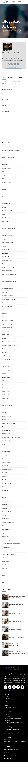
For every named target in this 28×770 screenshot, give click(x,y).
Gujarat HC (4, 313)
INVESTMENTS (5, 352)
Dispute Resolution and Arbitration (14, 722)
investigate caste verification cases (10, 345)
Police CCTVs (5, 465)
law (3, 384)
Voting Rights (5, 568)
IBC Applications (6, 331)
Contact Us (8, 700)
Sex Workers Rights (6, 511)
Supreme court (5, 536)
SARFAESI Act (5, 490)
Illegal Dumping (5, 334)
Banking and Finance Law (11, 726)
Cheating (4, 214)
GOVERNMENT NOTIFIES (8, 306)
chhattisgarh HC (6, 221)
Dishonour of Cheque (7, 260)
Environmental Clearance (8, 278)
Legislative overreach (7, 405)
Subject (4, 105)
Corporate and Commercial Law (13, 718)
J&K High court (5, 355)
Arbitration (4, 189)
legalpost (4, 402)
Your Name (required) (7, 94)
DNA (3, 263)
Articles (4, 193)
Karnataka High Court (7, 370)
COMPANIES (5, 232)
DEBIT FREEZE (5, 249)
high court (4, 317)
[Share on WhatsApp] (18, 64)
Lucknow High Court (6, 416)
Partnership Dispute (6, 451)
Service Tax (4, 508)
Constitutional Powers (7, 235)
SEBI (3, 494)
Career (7, 703)
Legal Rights (5, 398)
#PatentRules (5, 164)
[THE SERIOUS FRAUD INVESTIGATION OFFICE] (7, 46)
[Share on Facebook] (9, 64)
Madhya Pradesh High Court (8, 423)
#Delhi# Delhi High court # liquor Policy (11, 150)
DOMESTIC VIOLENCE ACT (8, 267)
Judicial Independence (7, 363)
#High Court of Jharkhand (8, 157)
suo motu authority (6, 529)
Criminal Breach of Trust (7, 242)
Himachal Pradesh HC (7, 327)
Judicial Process (5, 366)
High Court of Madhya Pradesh (9, 324)
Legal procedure (6, 391)
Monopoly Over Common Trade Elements (11, 437)
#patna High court (6, 168)
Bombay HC (5, 200)
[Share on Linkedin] (15, 64)
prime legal (4, 476)
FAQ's (7, 696)
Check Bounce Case (6, 217)
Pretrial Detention (6, 472)
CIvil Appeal (5, 224)
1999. (3, 175)
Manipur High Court (6, 430)
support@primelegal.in (10, 755)
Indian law (4, 338)
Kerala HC (4, 373)
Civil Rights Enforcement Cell (8, 228)
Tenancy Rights (5, 547)
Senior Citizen (5, 504)
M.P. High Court (5, 419)
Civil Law (8, 720)
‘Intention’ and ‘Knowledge (8, 147)
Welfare (4, 572)
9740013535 (8, 758)
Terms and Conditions (11, 707)
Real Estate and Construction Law (13, 729)
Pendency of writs (6, 455)
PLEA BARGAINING (6, 462)
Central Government (7, 210)
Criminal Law (9, 715)
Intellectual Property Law (12, 727)
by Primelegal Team (18, 55)
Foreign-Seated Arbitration (8, 299)
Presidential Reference (7, 469)
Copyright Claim (6, 239)
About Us (8, 694)
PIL (3, 458)
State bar (4, 515)
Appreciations (5, 185)
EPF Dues (4, 285)
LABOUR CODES (6, 377)
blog (3, 196)
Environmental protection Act (9, 281)
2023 (3, 178)
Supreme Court (5, 533)
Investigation (5, 348)
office (3, 444)
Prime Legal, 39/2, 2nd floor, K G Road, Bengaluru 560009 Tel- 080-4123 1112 (14, 741)
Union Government (6, 565)
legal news (4, 387)
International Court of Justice (9, 341)
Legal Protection (6, 395)
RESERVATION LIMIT (7, 483)
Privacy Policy (9, 701)
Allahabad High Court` (7, 182)
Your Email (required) (7, 99)
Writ (3, 582)
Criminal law (5, 246)
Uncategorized (5, 561)
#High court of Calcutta (7, 154)
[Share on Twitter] (12, 64)
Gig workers (5, 302)
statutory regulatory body (8, 522)
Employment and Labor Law (12, 724)
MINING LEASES (6, 433)
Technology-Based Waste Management (11, 543)
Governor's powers (6, 309)
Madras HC (4, 426)
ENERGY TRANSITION (7, 271)
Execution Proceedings (7, 288)
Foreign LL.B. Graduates (7, 295)
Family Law (8, 716)
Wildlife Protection (6, 579)
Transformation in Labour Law (9, 554)
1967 (3, 171)
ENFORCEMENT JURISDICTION (9, 274)
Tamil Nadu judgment (7, 540)
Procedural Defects (6, 479)
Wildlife (4, 575)
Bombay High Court (6, 203)
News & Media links (6, 441)
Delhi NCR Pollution (6, 256)
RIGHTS (4, 487)
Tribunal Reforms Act (7, 557)
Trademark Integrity (7, 550)
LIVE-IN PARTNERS (6, 409)
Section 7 (4, 497)
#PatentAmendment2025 (8, 161)
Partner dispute (5, 448)
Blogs (7, 698)
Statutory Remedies (6, 525)
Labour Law (5, 380)
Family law (4, 292)
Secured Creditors (6, 501)
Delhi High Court (6, 253)
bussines (4, 207)
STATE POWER (5, 518)
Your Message (5, 111)
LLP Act (4, 412)
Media (7, 705)
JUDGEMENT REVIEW (7, 359)
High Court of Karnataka (7, 320)
